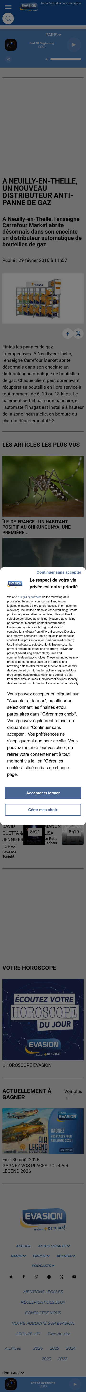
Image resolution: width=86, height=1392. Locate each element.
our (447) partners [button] (29, 597)
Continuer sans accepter (59, 572)
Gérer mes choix (43, 809)
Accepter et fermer (43, 793)
